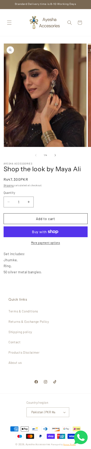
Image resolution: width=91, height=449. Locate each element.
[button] (9, 23)
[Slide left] (35, 155)
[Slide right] (55, 155)
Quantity (9, 192)
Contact (14, 342)
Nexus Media (69, 444)
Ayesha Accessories (38, 444)
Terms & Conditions (23, 311)
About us (15, 362)
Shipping (9, 185)
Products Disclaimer (24, 352)
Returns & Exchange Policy (28, 321)
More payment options (45, 242)
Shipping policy (20, 332)
